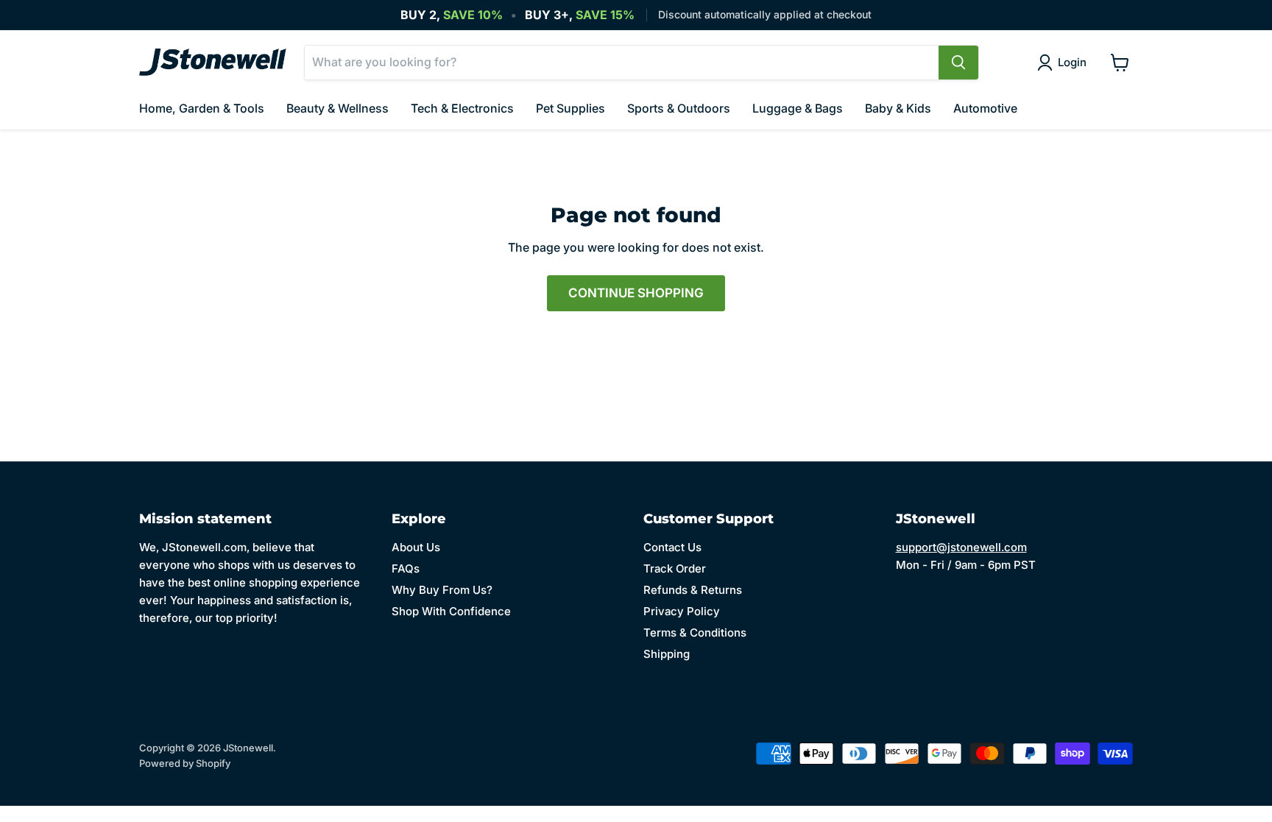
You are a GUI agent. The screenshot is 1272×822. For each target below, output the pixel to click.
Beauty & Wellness (337, 108)
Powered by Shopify (184, 763)
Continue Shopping (636, 293)
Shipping (666, 654)
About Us (416, 547)
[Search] (958, 62)
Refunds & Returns (692, 590)
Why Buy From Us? (442, 590)
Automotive (985, 108)
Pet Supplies (570, 108)
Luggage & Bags (797, 108)
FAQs (406, 568)
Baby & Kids (898, 108)
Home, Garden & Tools (201, 108)
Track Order (674, 568)
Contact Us (672, 547)
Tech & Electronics (462, 108)
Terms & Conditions (694, 632)
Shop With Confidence (451, 611)
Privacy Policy (681, 611)
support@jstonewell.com (961, 547)
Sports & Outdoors (678, 108)
